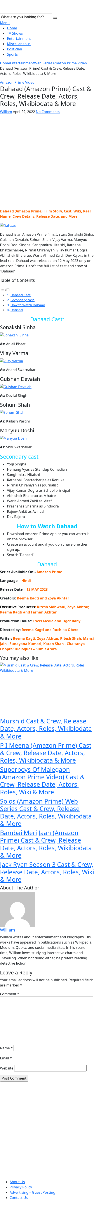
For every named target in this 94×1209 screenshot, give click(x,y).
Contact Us (19, 1197)
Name (6, 1048)
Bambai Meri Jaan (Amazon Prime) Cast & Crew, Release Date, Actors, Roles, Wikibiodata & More (46, 844)
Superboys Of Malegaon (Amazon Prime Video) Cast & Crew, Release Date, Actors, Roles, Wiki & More (42, 780)
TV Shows (15, 33)
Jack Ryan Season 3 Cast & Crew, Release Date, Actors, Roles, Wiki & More (47, 872)
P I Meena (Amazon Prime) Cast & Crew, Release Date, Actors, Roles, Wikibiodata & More (45, 752)
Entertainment (19, 38)
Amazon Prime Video (69, 63)
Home (12, 28)
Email (6, 1058)
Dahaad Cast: (20, 295)
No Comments (48, 111)
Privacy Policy (21, 1187)
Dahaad (16, 310)
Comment (9, 994)
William (6, 111)
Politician (14, 49)
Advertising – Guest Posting (32, 1192)
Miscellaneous (19, 43)
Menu (5, 22)
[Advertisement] (47, 161)
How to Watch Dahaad (27, 305)
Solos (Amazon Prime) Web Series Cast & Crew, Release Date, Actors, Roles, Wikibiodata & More (46, 812)
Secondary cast (22, 300)
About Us (17, 1181)
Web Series (43, 63)
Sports (12, 54)
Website (6, 1068)
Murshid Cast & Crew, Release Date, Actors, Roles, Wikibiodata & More (46, 728)
